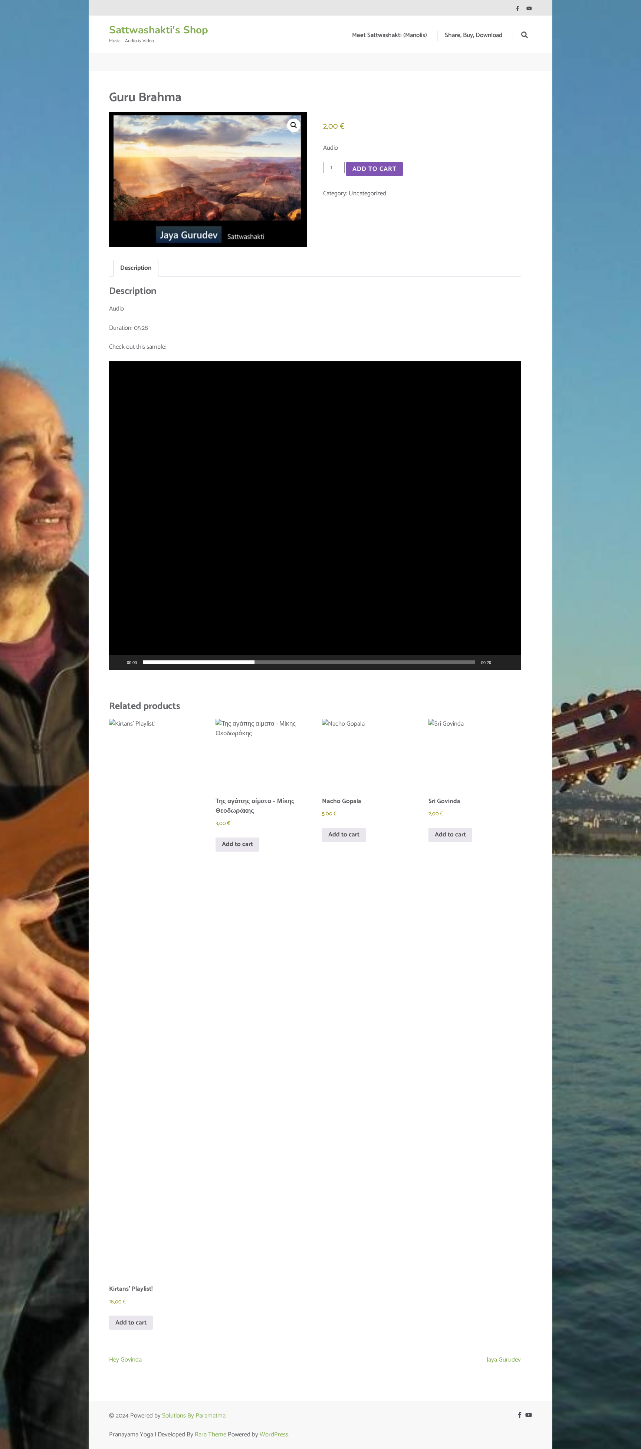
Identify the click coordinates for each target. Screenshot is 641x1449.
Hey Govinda (125, 1359)
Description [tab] (136, 268)
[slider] (309, 662)
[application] (315, 515)
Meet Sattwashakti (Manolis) (389, 35)
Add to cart (374, 169)
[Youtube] (529, 9)
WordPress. (274, 1434)
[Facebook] (517, 9)
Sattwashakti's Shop (158, 30)
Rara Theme (210, 1434)
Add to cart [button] (131, 1322)
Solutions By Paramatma (194, 1415)
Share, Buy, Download (473, 35)
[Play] (118, 662)
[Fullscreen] (511, 662)
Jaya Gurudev (504, 1359)
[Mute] (499, 662)
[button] (293, 125)
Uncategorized (367, 193)
